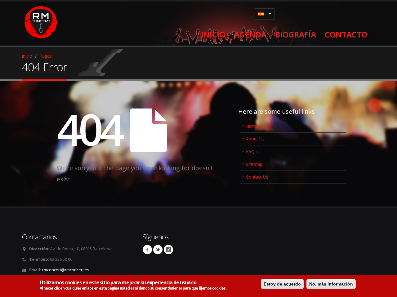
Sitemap (254, 164)
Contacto (346, 34)
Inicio (27, 56)
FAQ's (252, 151)
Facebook (147, 249)
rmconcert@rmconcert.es (65, 270)
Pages (45, 56)
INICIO (213, 34)
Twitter (158, 249)
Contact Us (257, 177)
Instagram (168, 249)
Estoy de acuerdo (282, 283)
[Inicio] (41, 20)
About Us (255, 139)
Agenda (250, 34)
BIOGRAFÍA (295, 34)
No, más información (331, 283)
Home (252, 126)
